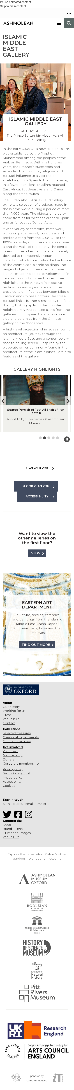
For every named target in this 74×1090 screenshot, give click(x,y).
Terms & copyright (16, 773)
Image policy (12, 777)
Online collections (17, 741)
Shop (7, 825)
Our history (11, 707)
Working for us (14, 711)
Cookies (9, 785)
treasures (23, 733)
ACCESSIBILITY (37, 496)
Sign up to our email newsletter (27, 804)
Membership (12, 755)
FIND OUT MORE (36, 645)
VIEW (35, 553)
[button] (69, 13)
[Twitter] (8, 816)
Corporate (10, 763)
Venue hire (11, 719)
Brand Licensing (15, 829)
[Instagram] (29, 816)
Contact (9, 723)
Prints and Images (17, 833)
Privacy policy (13, 769)
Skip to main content (13, 6)
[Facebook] (19, 816)
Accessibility (12, 781)
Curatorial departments (21, 737)
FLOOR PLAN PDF (35, 486)
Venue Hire (11, 837)
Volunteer (10, 751)
